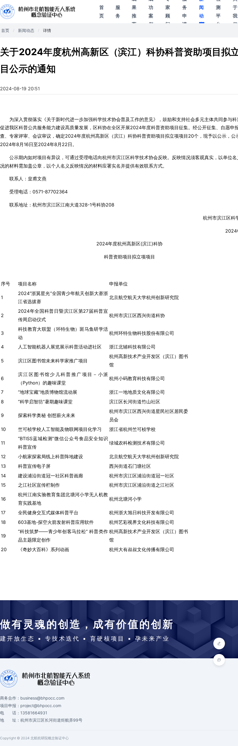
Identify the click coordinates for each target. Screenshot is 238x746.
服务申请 (184, 11)
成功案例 (151, 11)
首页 (101, 11)
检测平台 (218, 11)
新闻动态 (201, 11)
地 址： (10, 720)
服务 (118, 11)
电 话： (10, 712)
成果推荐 (134, 11)
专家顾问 (167, 11)
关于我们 (235, 11)
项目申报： (10, 705)
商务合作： (10, 697)
